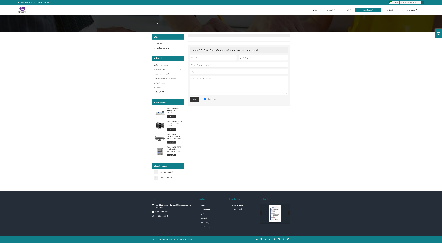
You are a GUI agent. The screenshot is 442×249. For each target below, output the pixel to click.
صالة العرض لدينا (163, 48)
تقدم (194, 99)
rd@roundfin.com (26, 2)
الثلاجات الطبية (159, 92)
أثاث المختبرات (159, 87)
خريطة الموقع (206, 222)
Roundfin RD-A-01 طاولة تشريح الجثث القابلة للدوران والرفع (174, 136)
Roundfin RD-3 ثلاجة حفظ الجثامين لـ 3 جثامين (174, 123)
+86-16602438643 (43, 2)
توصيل (203, 205)
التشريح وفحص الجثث (161, 74)
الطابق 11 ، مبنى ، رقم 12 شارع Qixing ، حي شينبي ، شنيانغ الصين (173, 206)
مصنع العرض (367, 10)
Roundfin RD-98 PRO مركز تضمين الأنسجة (173, 110)
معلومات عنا (411, 10)
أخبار (347, 10)
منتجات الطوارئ (159, 83)
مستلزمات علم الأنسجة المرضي (165, 78)
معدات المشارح (159, 69)
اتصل (154, 199)
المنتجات (330, 10)
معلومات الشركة (237, 205)
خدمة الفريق (205, 209)
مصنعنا (159, 43)
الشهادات (204, 218)
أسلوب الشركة (237, 209)
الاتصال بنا (390, 10)
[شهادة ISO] (275, 213)
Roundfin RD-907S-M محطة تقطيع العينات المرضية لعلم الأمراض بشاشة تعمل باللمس (174, 149)
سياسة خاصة (205, 227)
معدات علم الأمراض (161, 65)
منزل (315, 10)
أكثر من (171, 116)
